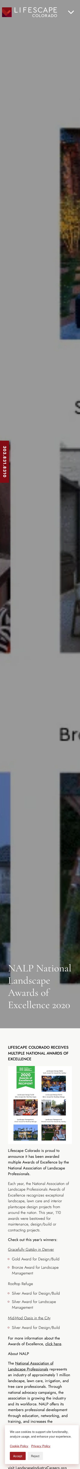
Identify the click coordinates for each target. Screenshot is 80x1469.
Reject (35, 1456)
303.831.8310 (5, 462)
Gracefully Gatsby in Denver (31, 1249)
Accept (17, 1456)
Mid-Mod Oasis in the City (29, 1318)
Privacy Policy (40, 1446)
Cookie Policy (19, 1446)
